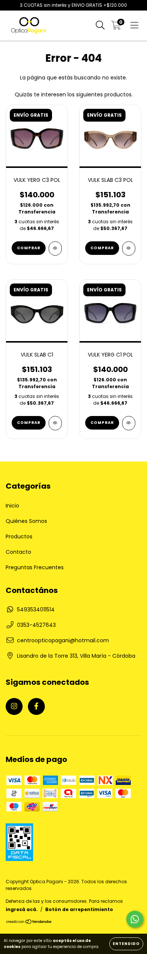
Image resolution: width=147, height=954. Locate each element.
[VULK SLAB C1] (55, 423)
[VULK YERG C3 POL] (55, 248)
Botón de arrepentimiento (79, 909)
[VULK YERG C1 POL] (128, 423)
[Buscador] (100, 25)
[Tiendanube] (29, 922)
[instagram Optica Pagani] (14, 706)
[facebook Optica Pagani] (36, 706)
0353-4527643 (36, 625)
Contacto (18, 552)
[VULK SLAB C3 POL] (128, 248)
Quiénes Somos (26, 521)
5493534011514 (36, 609)
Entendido (126, 943)
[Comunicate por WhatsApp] (134, 919)
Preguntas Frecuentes (35, 567)
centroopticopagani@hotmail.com (63, 640)
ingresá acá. (22, 909)
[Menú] (134, 25)
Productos (19, 536)
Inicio (12, 505)
